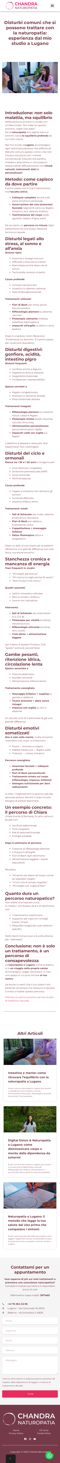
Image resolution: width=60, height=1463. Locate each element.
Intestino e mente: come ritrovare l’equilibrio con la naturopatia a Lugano (28, 1077)
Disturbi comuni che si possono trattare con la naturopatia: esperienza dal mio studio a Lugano (30, 33)
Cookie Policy (44, 1433)
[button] (52, 5)
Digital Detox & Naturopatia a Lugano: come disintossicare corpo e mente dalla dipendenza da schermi (29, 1149)
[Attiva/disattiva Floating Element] (49, 1455)
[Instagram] (30, 1439)
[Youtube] (34, 1439)
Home (16, 1430)
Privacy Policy (16, 1433)
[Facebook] (25, 1439)
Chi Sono (43, 1430)
